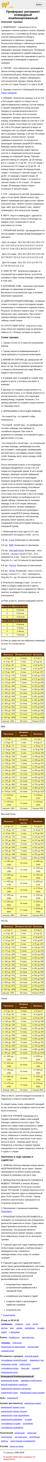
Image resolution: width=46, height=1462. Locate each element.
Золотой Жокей (31, 1356)
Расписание (33, 1347)
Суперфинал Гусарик (10, 1424)
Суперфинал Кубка (9, 1368)
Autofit (4, 1332)
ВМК (11, 545)
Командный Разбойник (11, 1419)
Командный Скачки (9, 1380)
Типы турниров (9, 93)
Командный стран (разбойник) (15, 1415)
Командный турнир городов (14, 1411)
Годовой (35, 1368)
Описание (17, 1343)
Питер (12, 571)
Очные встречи (17, 1446)
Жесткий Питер (16, 550)
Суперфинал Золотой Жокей (14, 1360)
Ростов (12, 565)
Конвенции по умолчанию (13, 1347)
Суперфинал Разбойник (12, 1428)
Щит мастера (28, 1337)
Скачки (19, 1328)
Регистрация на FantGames (23, 1441)
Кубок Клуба (25, 1364)
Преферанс (7, 1324)
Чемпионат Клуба (9, 1364)
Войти (39, 5)
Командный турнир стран (13, 1407)
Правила (19, 1324)
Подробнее (6, 1211)
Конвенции (20, 1433)
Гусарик (40, 1328)
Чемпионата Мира (32, 1403)
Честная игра (21, 1437)
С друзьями (14, 1332)
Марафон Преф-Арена (31, 1380)
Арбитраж (31, 1433)
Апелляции (35, 1437)
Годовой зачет (7, 1351)
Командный (12, 1398)
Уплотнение (6, 1437)
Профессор (14, 1337)
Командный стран (9, 1393)
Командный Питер (9, 1372)
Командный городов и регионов (16, 1389)
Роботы (4, 1441)
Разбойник (30, 1328)
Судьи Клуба (9, 1315)
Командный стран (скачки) (32, 1393)
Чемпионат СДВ (37, 1360)
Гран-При (25, 1368)
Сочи (11, 540)
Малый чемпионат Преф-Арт (14, 1385)
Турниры (5, 1343)
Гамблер (10, 1452)
